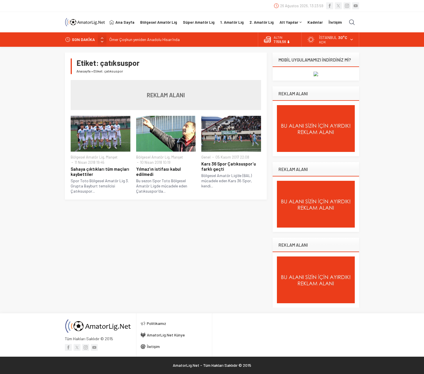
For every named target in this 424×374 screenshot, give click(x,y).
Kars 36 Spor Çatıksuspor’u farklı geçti (228, 166)
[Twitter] (338, 5)
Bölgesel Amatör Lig (87, 157)
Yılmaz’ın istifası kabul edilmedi (158, 171)
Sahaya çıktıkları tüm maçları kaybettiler (100, 171)
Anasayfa (83, 71)
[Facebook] (329, 5)
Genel (206, 157)
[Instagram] (347, 5)
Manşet (111, 157)
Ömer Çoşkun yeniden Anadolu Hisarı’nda (144, 39)
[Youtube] (355, 5)
